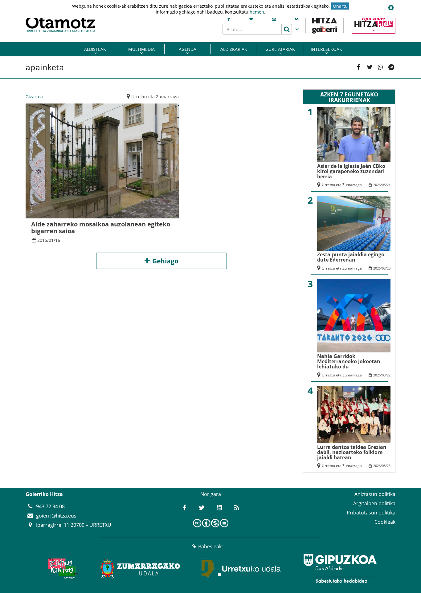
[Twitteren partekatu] (370, 67)
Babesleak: (210, 546)
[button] (390, 7)
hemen (257, 12)
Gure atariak (280, 49)
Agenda (187, 49)
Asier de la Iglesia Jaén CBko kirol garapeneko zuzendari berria (351, 171)
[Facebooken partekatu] (358, 67)
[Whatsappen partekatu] (380, 67)
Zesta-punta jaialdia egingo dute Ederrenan (350, 257)
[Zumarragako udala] (140, 568)
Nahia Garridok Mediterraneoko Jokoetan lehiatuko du (348, 361)
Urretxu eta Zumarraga (155, 97)
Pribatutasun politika (371, 512)
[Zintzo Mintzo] (61, 568)
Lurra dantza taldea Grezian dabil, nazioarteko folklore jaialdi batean (351, 452)
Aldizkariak (233, 49)
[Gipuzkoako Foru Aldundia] (340, 568)
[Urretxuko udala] (241, 568)
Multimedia (141, 49)
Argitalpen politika (374, 503)
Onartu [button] (340, 6)
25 (388, 465)
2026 (377, 184)
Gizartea (34, 97)
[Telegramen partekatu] (391, 67)
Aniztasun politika (374, 494)
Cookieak (384, 521)
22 (388, 375)
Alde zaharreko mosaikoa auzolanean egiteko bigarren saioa (100, 227)
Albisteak (95, 49)
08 (384, 184)
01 (51, 240)
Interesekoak (326, 49)
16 (57, 240)
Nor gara (210, 494)
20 (388, 268)
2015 (42, 240)
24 (388, 184)
